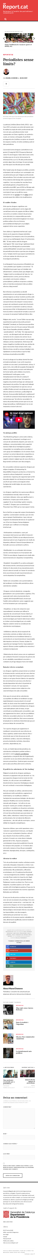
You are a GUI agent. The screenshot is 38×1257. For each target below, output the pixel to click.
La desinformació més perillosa (24, 1052)
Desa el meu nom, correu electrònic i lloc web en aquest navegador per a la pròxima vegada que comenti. (18, 1167)
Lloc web (6, 1153)
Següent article (28, 1067)
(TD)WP (22, 1252)
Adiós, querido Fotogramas (11, 1232)
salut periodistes (18, 934)
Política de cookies (8, 1241)
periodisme (23, 933)
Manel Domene (12, 78)
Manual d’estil (7, 1238)
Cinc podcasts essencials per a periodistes (9, 1081)
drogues (9, 933)
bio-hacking (28, 931)
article (17, 195)
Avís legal (5, 1234)
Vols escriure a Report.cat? (10, 1243)
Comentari (7, 1107)
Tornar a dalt (29, 1254)
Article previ (9, 1067)
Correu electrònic (10, 1143)
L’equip (5, 1236)
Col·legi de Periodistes (17, 1204)
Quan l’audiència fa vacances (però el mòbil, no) (18, 45)
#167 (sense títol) (8, 1230)
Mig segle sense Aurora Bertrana (24, 1009)
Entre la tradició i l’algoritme (22, 1023)
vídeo (26, 195)
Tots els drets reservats (11, 1250)
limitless (16, 933)
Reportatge (8, 54)
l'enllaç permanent (21, 937)
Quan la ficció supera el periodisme (30, 1081)
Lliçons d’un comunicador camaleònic (25, 1038)
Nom (5, 1133)
